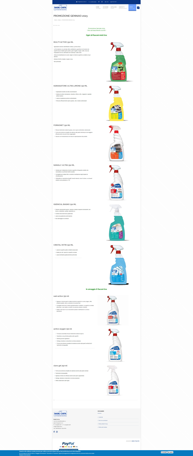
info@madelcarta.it (82, 1)
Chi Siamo (105, 7)
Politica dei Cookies (103, 427)
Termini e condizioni (103, 420)
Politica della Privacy (103, 423)
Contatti (123, 7)
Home (98, 7)
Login (107, 1)
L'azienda (101, 417)
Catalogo (114, 7)
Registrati (114, 1)
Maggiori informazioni (24, 454)
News (132, 7)
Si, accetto (163, 452)
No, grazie (170, 452)
